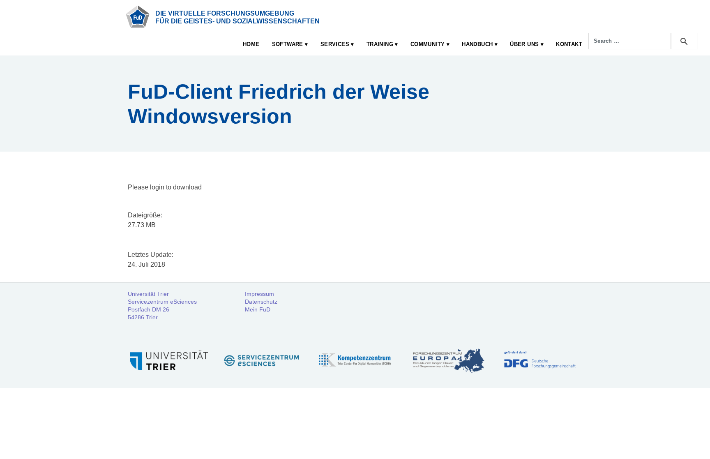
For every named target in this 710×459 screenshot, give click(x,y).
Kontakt (569, 44)
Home (251, 44)
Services (334, 44)
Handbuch (477, 44)
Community (427, 44)
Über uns (524, 44)
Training (380, 44)
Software (287, 44)
